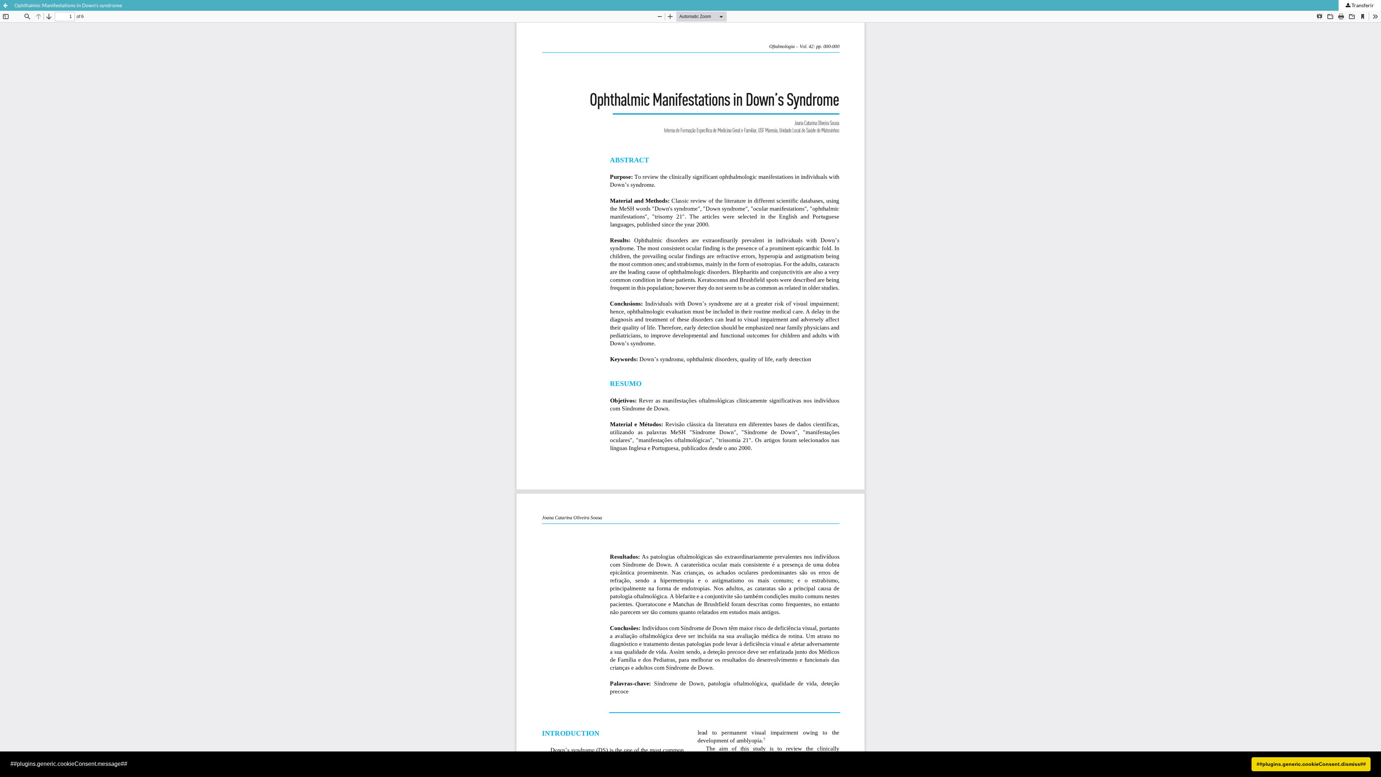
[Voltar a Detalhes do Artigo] (5, 5)
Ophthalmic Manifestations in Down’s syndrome (68, 5)
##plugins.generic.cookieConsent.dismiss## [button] (1311, 764)
